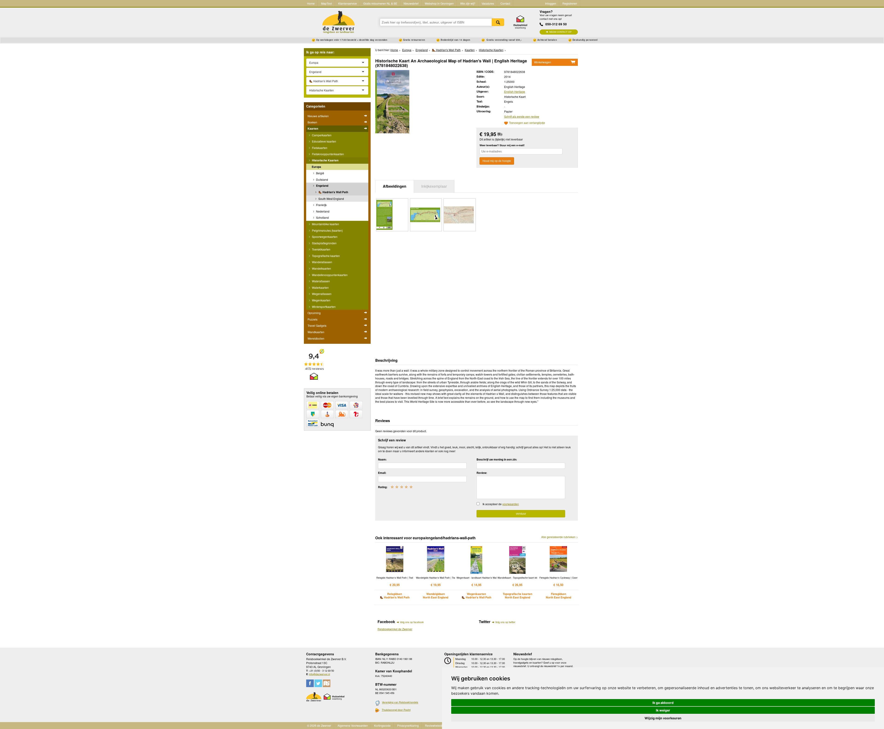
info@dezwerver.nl (319, 674)
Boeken (312, 122)
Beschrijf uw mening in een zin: (497, 459)
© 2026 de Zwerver (319, 725)
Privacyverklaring (408, 725)
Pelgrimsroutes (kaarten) (327, 230)
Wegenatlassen (321, 294)
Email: (382, 473)
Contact (505, 3)
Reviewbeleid (433, 725)
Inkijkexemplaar (434, 186)
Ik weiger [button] (663, 710)
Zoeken (498, 22)
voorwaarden (510, 504)
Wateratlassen (320, 281)
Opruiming (314, 313)
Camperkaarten (321, 135)
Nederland (322, 211)
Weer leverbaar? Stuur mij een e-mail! (502, 145)
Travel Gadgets (317, 325)
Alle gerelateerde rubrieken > (559, 537)
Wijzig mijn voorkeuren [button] (663, 718)
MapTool (326, 3)
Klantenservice (347, 3)
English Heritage (514, 91)
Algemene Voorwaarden (352, 725)
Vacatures (488, 3)
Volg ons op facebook (412, 622)
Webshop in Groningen (439, 3)
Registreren (569, 3)
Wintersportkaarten (323, 307)
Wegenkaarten (320, 300)
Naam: (382, 459)
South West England (331, 199)
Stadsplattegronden (324, 243)
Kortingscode (382, 725)
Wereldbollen (316, 338)
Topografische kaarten (325, 256)
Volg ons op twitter (505, 622)
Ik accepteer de (501, 504)
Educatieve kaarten (323, 141)
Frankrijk (321, 205)
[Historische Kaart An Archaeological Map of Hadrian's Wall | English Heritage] (392, 101)
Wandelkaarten (321, 268)
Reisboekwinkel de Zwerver (395, 629)
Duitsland (321, 179)
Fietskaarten (319, 148)
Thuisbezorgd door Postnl (396, 710)
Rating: (382, 487)
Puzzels (312, 319)
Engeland (321, 186)
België (319, 173)
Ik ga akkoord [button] (663, 703)
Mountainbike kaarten (325, 224)
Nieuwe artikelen (318, 116)
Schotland (322, 217)
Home (311, 3)
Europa (316, 167)
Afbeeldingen (394, 186)
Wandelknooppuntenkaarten (329, 275)
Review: (482, 473)
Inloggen (550, 3)
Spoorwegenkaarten (324, 237)
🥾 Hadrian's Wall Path (333, 192)
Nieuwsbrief (411, 3)
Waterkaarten (320, 287)
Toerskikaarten (320, 249)
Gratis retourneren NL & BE (380, 3)
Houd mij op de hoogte (497, 161)
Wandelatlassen (321, 262)
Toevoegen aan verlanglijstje (527, 123)
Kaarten (313, 128)
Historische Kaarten (324, 160)
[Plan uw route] (326, 683)
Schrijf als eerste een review (521, 116)
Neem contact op (560, 32)
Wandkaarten (316, 332)
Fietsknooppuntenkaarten (327, 154)
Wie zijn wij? (467, 3)
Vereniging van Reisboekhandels (400, 702)
